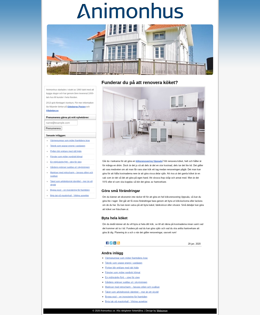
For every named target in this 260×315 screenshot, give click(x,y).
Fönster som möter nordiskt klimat (66, 156)
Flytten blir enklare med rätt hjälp (66, 151)
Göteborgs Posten (76, 106)
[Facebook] (107, 243)
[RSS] (118, 243)
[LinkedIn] (114, 243)
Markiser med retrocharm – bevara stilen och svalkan (132, 287)
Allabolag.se (52, 110)
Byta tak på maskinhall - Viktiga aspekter (69, 195)
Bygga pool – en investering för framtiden (70, 190)
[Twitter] (111, 243)
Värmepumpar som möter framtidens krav (70, 140)
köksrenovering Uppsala (149, 161)
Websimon (162, 310)
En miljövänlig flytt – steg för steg (66, 162)
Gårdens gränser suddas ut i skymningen (70, 167)
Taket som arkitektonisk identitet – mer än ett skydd (131, 292)
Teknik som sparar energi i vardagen (67, 146)
